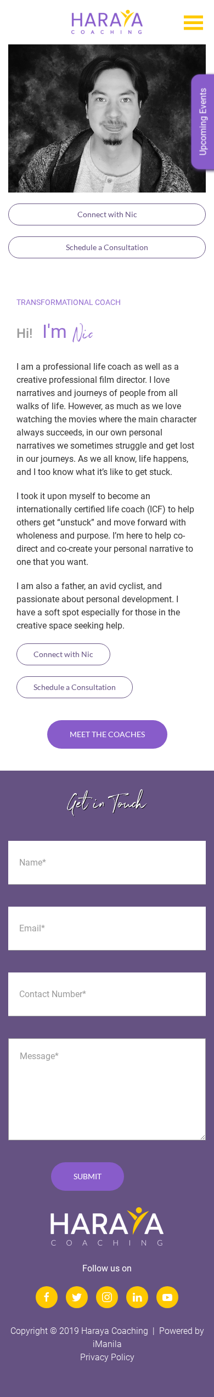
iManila (107, 1344)
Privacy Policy (107, 1357)
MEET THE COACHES (107, 734)
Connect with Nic (107, 214)
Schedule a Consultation (107, 247)
